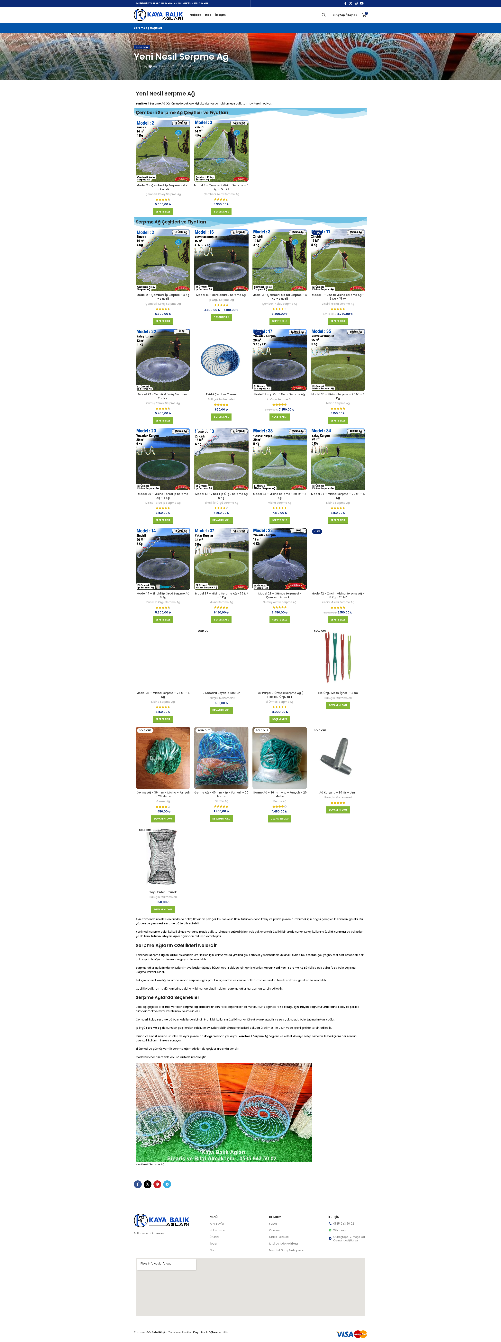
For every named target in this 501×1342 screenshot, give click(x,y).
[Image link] (161, 1220)
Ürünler (214, 1237)
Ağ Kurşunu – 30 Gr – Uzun (338, 792)
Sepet (273, 1224)
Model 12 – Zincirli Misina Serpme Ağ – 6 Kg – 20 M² (338, 595)
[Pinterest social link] (157, 1184)
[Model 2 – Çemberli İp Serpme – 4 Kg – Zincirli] (163, 151)
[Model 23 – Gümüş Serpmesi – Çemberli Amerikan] (279, 559)
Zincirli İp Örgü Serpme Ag (221, 503)
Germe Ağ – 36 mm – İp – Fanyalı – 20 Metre (280, 794)
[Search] (324, 15)
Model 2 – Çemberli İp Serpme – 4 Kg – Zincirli (163, 187)
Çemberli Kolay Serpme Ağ (163, 194)
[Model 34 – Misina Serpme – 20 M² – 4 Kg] (338, 459)
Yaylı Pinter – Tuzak (163, 892)
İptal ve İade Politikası (283, 1244)
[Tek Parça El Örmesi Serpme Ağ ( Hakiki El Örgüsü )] (279, 658)
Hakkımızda (217, 1230)
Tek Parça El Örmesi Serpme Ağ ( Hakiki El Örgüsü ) (279, 695)
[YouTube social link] (362, 3)
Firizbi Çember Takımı (221, 394)
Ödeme (274, 1230)
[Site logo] (158, 15)
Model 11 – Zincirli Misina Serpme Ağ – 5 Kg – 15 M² (338, 297)
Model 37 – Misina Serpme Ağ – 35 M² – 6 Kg (221, 595)
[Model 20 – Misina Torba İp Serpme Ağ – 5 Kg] (163, 459)
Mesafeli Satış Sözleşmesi (286, 1250)
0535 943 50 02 (343, 1224)
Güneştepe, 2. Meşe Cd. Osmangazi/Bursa (349, 1238)
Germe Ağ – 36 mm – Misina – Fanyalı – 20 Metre (163, 794)
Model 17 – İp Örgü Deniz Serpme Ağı (279, 394)
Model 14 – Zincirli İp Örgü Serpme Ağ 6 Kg (163, 595)
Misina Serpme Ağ (338, 403)
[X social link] (350, 3)
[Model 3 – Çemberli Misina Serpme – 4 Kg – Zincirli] (221, 151)
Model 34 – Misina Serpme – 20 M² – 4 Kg (338, 496)
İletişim (214, 1244)
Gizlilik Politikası (279, 1237)
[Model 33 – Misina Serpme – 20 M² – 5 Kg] (279, 459)
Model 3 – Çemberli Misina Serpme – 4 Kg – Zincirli (221, 187)
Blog (212, 1250)
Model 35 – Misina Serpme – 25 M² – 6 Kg (338, 396)
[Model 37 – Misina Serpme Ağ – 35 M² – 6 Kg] (221, 559)
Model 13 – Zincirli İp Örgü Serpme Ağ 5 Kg (221, 496)
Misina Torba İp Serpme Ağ (163, 503)
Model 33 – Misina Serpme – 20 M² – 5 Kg (279, 496)
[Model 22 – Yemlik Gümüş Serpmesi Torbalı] (163, 360)
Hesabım (275, 1217)
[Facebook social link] (345, 3)
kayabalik (159, 66)
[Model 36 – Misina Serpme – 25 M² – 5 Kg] (163, 658)
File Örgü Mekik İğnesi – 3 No (338, 693)
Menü (214, 1217)
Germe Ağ (163, 801)
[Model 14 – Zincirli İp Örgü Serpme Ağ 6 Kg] (163, 559)
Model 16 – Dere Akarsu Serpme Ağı (221, 295)
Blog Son (142, 47)
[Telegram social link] (167, 1184)
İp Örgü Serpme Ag (221, 300)
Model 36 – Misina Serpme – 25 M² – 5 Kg (163, 695)
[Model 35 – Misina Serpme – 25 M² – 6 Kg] (338, 360)
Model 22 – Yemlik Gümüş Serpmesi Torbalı (163, 396)
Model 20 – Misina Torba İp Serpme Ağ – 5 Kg (163, 496)
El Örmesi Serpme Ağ (280, 702)
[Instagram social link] (356, 3)
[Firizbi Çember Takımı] (221, 360)
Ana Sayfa (217, 1224)
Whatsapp (340, 1230)
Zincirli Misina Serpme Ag (338, 304)
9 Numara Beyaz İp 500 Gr (221, 693)
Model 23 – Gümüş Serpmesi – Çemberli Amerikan (279, 595)
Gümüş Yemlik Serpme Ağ (163, 403)
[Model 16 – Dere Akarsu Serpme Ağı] (221, 260)
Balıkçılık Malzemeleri (221, 399)
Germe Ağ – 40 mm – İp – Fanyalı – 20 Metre (221, 794)
